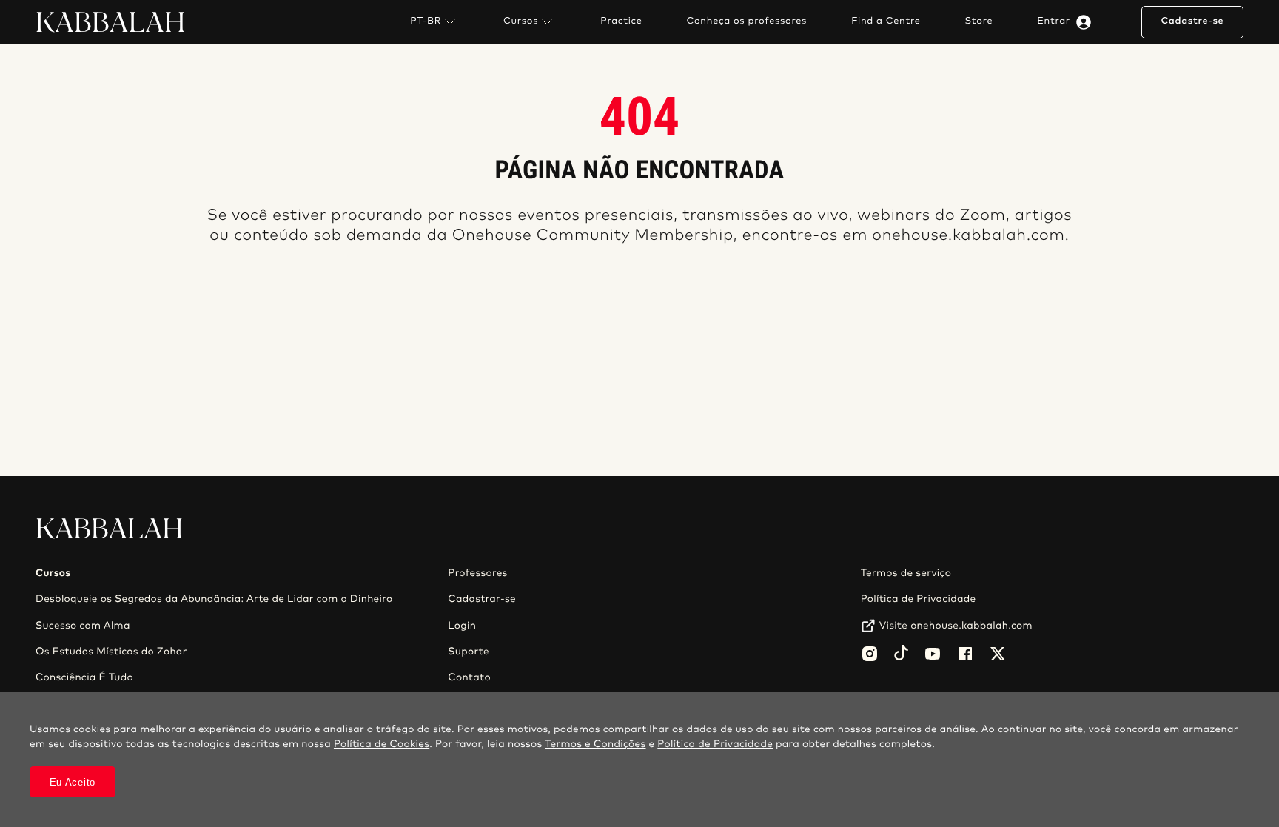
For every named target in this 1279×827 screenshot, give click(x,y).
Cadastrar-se (482, 599)
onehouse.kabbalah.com (968, 236)
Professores (477, 573)
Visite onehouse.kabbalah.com (956, 625)
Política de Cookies (381, 744)
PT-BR (425, 21)
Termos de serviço (906, 573)
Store (979, 21)
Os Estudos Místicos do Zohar (111, 651)
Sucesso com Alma (83, 625)
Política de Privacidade (918, 599)
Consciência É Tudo (84, 677)
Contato (469, 677)
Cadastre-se (1192, 21)
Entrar (1053, 21)
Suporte (468, 651)
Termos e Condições (595, 744)
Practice (621, 21)
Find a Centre (885, 21)
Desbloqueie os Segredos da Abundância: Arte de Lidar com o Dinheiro (214, 599)
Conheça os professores (747, 21)
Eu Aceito (72, 782)
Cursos (520, 21)
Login (462, 625)
